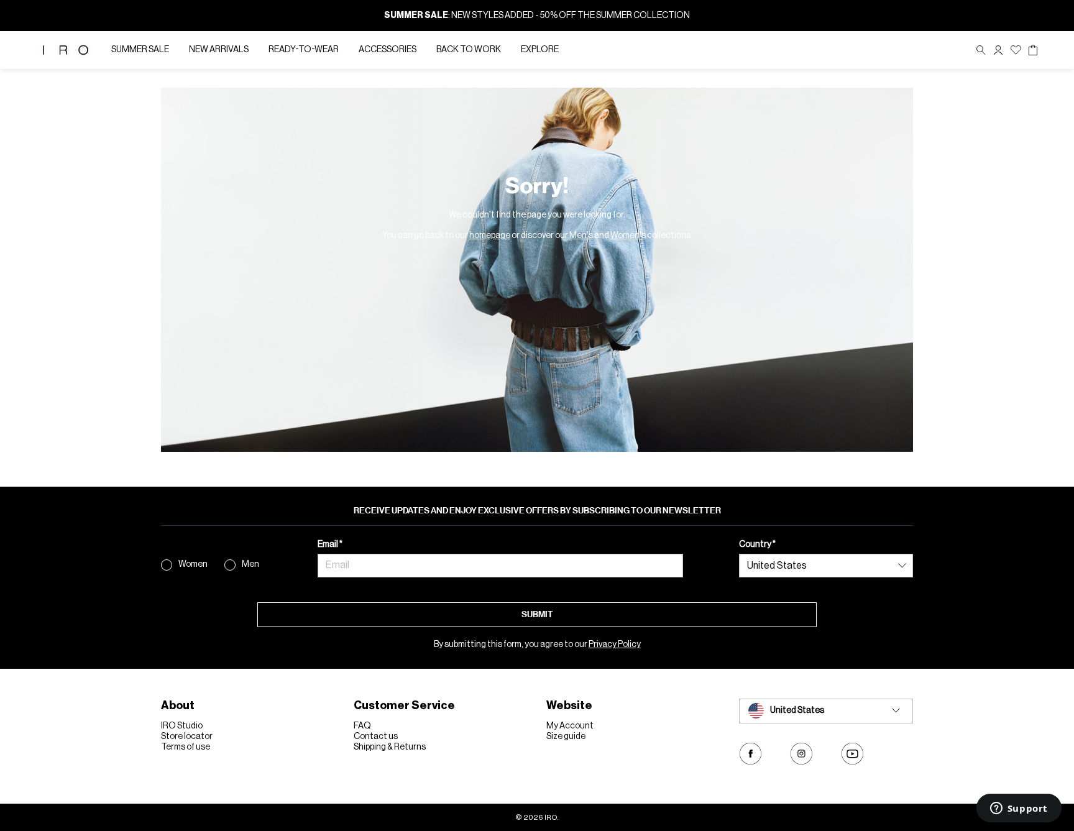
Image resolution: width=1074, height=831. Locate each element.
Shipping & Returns (390, 747)
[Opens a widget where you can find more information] (1019, 809)
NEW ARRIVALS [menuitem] (219, 49)
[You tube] (852, 753)
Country (756, 544)
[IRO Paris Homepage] (65, 50)
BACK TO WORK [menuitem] (468, 49)
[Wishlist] (1016, 50)
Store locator (187, 736)
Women (193, 564)
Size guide (565, 736)
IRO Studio (182, 726)
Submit (537, 614)
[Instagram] (801, 753)
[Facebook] (750, 753)
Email (328, 544)
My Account (570, 726)
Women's (628, 235)
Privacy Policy (615, 644)
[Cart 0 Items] (1033, 50)
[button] (998, 50)
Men (250, 564)
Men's (581, 235)
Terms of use (185, 747)
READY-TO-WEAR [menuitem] (303, 49)
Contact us (376, 736)
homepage (489, 235)
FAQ (362, 726)
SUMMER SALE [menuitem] (140, 49)
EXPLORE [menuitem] (540, 49)
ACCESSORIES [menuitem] (387, 49)
